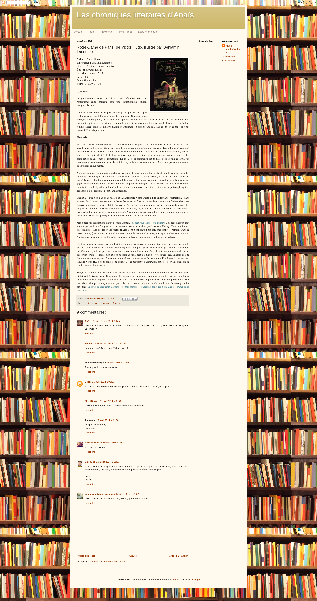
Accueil (78, 31)
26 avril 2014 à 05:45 (110, 401)
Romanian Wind (94, 343)
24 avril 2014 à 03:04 (118, 362)
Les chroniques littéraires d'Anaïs (135, 14)
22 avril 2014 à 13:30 (115, 343)
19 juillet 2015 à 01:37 (127, 494)
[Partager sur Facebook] (132, 299)
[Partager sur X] (129, 299)
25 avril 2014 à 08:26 (103, 381)
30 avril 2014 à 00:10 (114, 442)
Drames (116, 303)
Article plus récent (87, 555)
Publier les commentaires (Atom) (108, 561)
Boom (88, 381)
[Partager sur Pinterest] (136, 299)
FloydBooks (91, 401)
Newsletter (107, 31)
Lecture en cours (148, 31)
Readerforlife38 (93, 442)
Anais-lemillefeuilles (233, 48)
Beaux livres (93, 303)
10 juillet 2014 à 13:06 (107, 461)
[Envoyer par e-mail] (123, 299)
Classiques (106, 303)
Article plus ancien (178, 555)
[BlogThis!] (126, 299)
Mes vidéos (125, 31)
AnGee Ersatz (92, 321)
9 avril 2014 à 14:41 (111, 321)
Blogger (196, 579)
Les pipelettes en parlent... (100, 494)
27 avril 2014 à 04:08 (107, 420)
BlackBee (90, 461)
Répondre (90, 333)
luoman (175, 579)
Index (92, 31)
